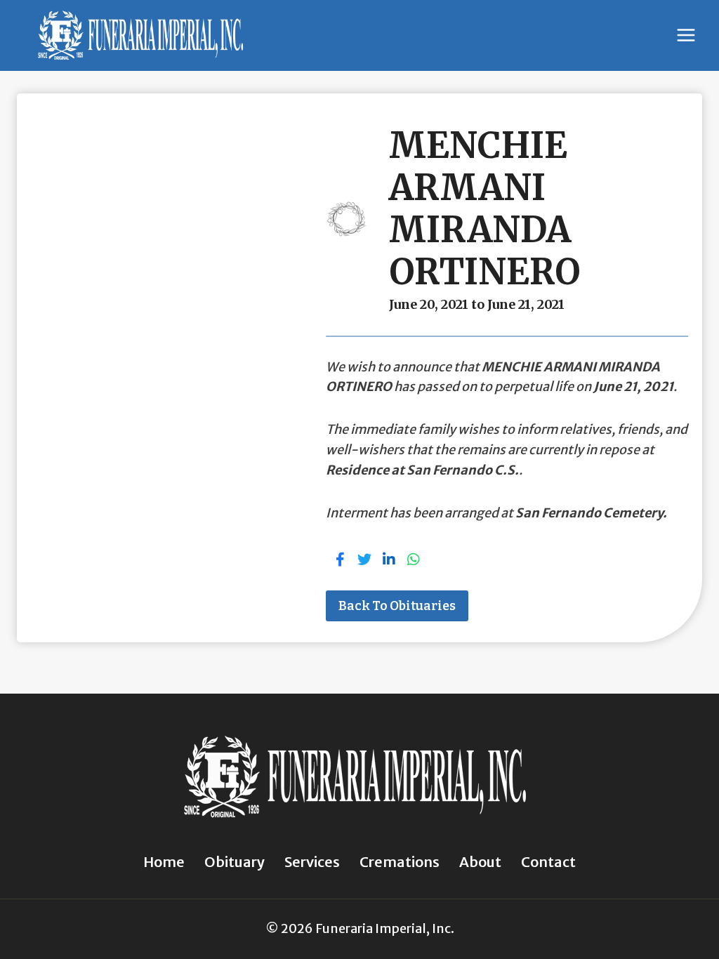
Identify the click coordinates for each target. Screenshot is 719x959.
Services (312, 862)
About (480, 862)
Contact (548, 862)
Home (164, 862)
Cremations (400, 862)
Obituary (234, 862)
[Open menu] (685, 35)
